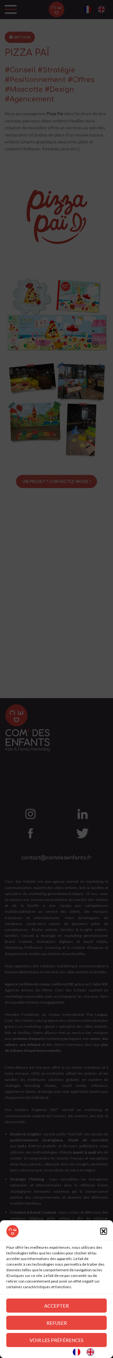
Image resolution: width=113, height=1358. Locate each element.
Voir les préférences (56, 1340)
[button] (103, 1231)
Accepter (56, 1306)
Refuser (56, 1323)
